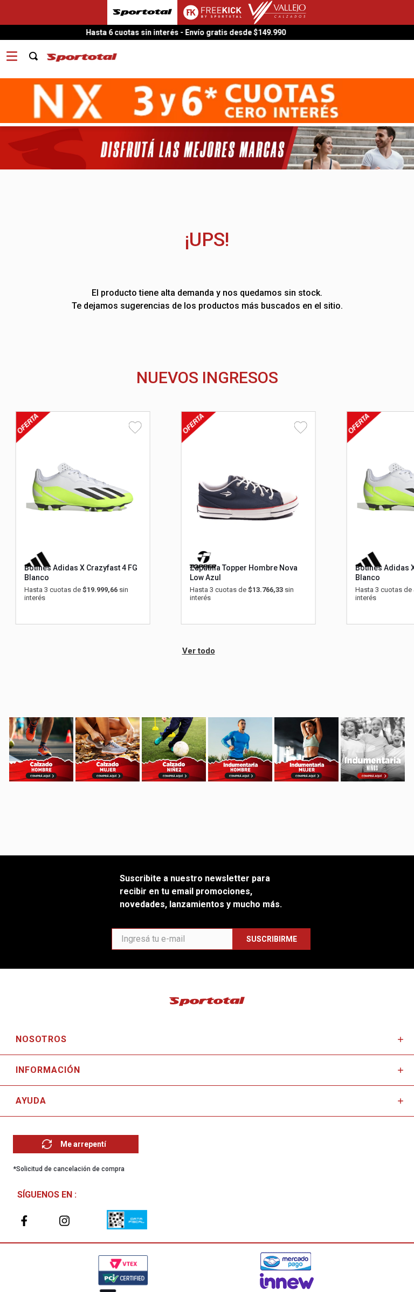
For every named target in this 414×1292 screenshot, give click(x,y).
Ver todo (198, 651)
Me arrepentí (83, 1144)
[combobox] (39, 52)
